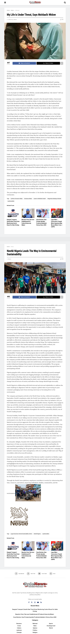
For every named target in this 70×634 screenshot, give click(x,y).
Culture (19, 628)
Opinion (35, 628)
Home (8, 10)
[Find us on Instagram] (35, 602)
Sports (51, 623)
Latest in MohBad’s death (40, 198)
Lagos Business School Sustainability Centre (21, 533)
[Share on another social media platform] (61, 63)
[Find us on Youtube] (38, 602)
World (51, 628)
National (35, 623)
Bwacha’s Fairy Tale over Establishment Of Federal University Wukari (34, 614)
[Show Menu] (5, 2)
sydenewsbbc (11, 201)
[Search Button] (65, 2)
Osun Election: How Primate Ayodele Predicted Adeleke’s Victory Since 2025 (34, 617)
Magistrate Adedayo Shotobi (54, 198)
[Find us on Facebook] (28, 602)
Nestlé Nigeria (37, 533)
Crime (19, 625)
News (12, 10)
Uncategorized (51, 625)
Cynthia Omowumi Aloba (16, 198)
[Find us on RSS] (41, 602)
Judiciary (17, 10)
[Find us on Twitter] (32, 602)
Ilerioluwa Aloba (28, 198)
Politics (35, 630)
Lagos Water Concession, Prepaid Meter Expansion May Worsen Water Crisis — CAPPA (57, 223)
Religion (35, 632)
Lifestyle (19, 632)
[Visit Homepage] (35, 2)
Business (19, 623)
